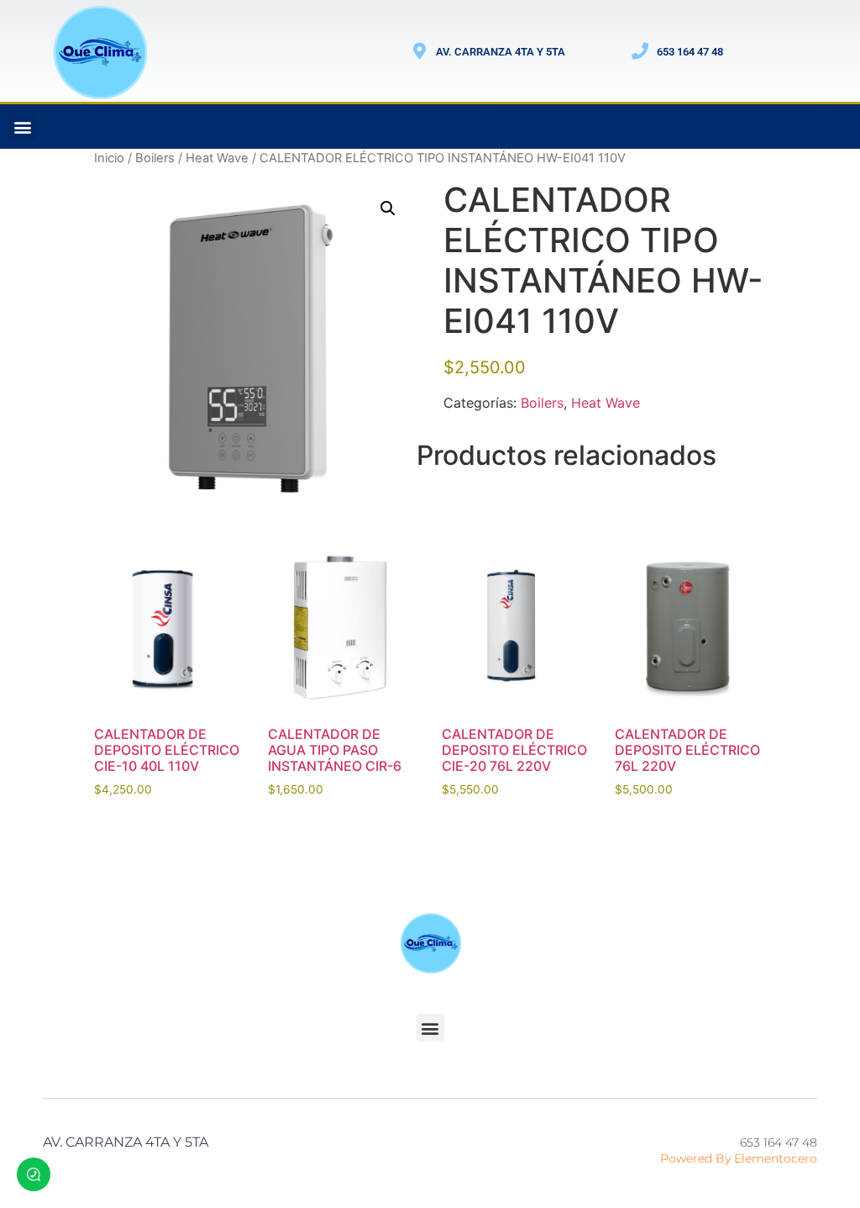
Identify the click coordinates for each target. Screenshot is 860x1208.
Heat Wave (217, 158)
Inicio (109, 158)
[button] (22, 126)
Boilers (155, 158)
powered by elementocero (738, 1158)
